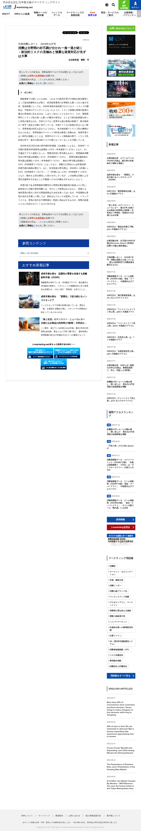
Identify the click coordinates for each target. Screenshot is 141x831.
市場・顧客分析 (116, 580)
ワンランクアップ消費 (119, 597)
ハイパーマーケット (118, 622)
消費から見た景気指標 (29, 253)
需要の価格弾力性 (117, 616)
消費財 (113, 566)
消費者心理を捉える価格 (120, 610)
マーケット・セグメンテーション (121, 573)
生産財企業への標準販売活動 (121, 628)
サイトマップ (44, 816)
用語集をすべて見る (120, 675)
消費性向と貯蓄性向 (118, 666)
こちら (41, 79)
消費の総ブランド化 (118, 591)
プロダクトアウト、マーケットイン (121, 603)
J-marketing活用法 (120, 527)
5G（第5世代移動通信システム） (121, 642)
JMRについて (27, 816)
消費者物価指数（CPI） (120, 649)
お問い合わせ (74, 816)
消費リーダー (115, 585)
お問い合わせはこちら (120, 28)
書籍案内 (59, 816)
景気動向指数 (115, 661)
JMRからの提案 (22, 14)
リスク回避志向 (116, 655)
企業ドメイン (115, 635)
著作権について (113, 816)
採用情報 (120, 519)
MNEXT (6, 14)
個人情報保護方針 (93, 816)
